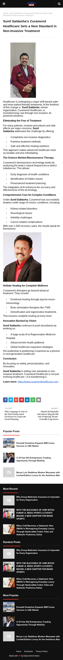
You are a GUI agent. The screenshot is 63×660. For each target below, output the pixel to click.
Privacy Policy (42, 651)
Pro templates (48, 656)
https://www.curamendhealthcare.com (38, 381)
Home (5, 13)
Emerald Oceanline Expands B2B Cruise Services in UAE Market (35, 444)
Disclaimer (28, 651)
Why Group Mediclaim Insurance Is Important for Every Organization (37, 498)
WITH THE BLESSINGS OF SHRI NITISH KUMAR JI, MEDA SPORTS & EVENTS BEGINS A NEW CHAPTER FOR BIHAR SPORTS (35, 514)
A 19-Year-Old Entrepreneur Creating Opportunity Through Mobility (33, 459)
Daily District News (31, 656)
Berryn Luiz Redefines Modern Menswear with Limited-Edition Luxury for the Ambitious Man (38, 474)
